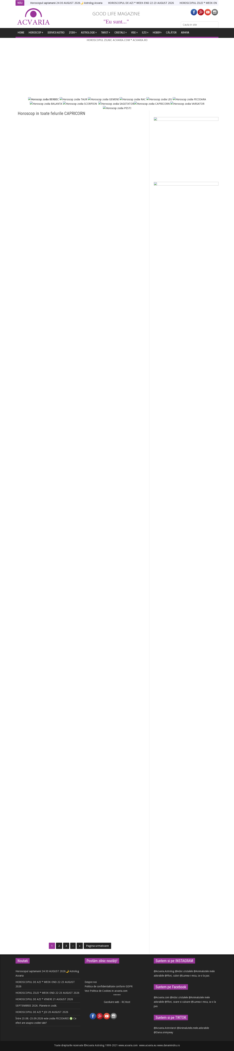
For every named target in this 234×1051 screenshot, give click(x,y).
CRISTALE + (120, 32)
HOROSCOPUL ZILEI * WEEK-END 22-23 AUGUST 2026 (47, 992)
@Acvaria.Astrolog (164, 971)
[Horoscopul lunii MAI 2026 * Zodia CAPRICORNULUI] (47, 393)
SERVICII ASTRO (56, 32)
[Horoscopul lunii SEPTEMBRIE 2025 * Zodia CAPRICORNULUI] (113, 718)
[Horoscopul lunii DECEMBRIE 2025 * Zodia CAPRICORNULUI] (47, 637)
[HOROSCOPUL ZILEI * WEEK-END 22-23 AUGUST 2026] (47, 144)
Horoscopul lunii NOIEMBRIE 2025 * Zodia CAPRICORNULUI (109, 663)
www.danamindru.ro (168, 1045)
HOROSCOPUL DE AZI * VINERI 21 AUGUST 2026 (44, 999)
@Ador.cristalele (184, 971)
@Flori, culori (172, 975)
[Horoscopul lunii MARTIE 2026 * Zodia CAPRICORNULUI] (47, 474)
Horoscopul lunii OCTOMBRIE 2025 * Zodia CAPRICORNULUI (43, 744)
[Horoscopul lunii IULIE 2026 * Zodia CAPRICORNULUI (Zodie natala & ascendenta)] (47, 221)
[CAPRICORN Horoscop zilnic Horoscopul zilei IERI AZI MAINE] (113, 144)
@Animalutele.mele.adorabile (193, 1027)
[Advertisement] (117, 69)
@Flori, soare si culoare (177, 1001)
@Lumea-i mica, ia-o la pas (194, 975)
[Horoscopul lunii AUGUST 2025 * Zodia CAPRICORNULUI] (47, 800)
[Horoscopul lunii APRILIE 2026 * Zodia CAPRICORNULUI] (113, 393)
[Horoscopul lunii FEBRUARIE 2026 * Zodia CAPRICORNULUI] (113, 474)
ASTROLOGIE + (89, 32)
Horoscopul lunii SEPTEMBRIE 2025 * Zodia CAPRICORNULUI (110, 744)
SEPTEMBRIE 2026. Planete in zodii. (36, 1005)
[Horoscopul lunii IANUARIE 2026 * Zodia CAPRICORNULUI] (47, 556)
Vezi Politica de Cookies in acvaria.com (106, 990)
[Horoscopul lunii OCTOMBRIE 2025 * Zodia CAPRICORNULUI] (47, 718)
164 (102, 177)
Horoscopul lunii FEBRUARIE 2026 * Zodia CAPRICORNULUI (109, 500)
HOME (21, 32)
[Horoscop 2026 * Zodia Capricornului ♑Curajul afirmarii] (113, 556)
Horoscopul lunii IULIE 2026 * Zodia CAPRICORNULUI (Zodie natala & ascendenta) (42, 249)
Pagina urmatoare (97, 945)
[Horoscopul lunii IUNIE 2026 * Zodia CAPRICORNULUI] (113, 307)
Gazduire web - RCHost (117, 1001)
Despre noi (91, 982)
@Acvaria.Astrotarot (165, 1027)
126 (35, 177)
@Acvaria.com (161, 997)
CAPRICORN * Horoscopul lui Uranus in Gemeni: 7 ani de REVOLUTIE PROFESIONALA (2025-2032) (111, 828)
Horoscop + (36, 32)
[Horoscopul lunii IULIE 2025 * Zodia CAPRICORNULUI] (47, 881)
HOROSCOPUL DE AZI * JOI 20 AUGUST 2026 (42, 1012)
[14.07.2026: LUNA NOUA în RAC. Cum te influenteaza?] (113, 221)
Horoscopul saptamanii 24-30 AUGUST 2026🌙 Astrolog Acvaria (66, 2)
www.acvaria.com (128, 1045)
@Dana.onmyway (163, 1032)
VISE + (134, 32)
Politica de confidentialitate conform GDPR (109, 986)
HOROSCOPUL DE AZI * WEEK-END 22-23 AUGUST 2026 (141, 2)
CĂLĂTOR (171, 32)
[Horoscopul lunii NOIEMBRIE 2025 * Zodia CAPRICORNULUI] (113, 637)
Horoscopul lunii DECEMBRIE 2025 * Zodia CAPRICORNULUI (43, 663)
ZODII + (73, 32)
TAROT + (105, 32)
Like (35, 259)
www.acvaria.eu (147, 1045)
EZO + (145, 32)
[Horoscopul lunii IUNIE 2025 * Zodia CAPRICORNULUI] (113, 881)
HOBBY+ (157, 32)
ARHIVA (185, 32)
